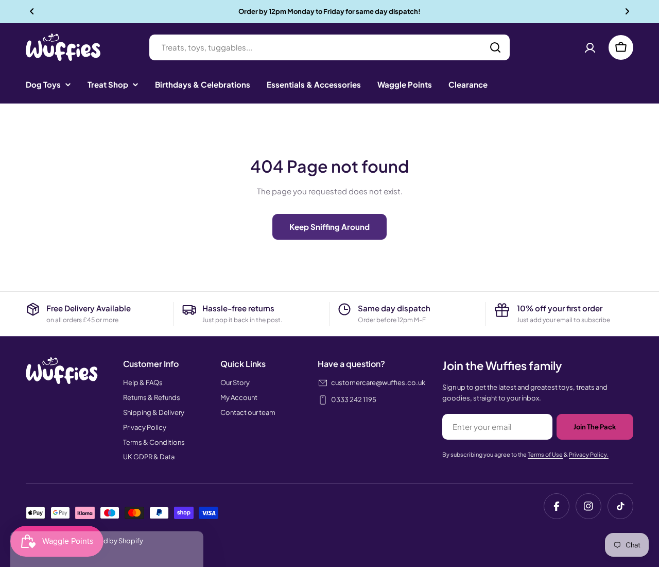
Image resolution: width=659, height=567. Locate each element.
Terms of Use (545, 454)
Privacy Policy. (589, 454)
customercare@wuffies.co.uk (378, 382)
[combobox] (329, 47)
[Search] (495, 47)
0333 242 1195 (353, 399)
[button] (32, 11)
